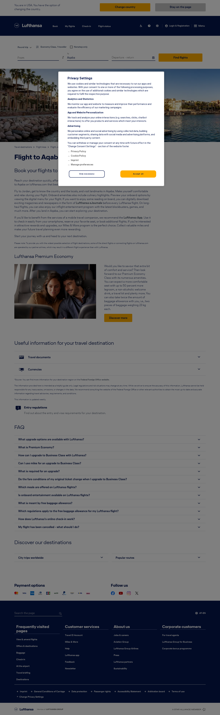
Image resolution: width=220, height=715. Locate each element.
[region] (111, 129)
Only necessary (86, 174)
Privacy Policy (78, 151)
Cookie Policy (78, 155)
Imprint (75, 160)
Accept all (138, 174)
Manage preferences (82, 164)
